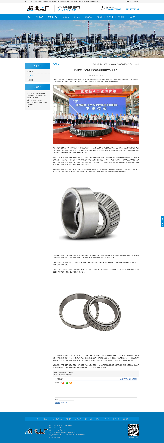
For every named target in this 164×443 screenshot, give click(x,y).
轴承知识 (30, 71)
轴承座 (99, 17)
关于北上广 (129, 1)
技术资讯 (121, 17)
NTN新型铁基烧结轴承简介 (65, 375)
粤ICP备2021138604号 (56, 437)
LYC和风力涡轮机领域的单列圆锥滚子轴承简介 (127, 64)
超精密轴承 (88, 17)
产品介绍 (30, 76)
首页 (29, 17)
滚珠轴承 (66, 17)
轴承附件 (110, 17)
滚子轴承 (77, 17)
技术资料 (30, 80)
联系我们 (136, 1)
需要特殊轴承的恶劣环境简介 (66, 372)
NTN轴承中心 (53, 17)
